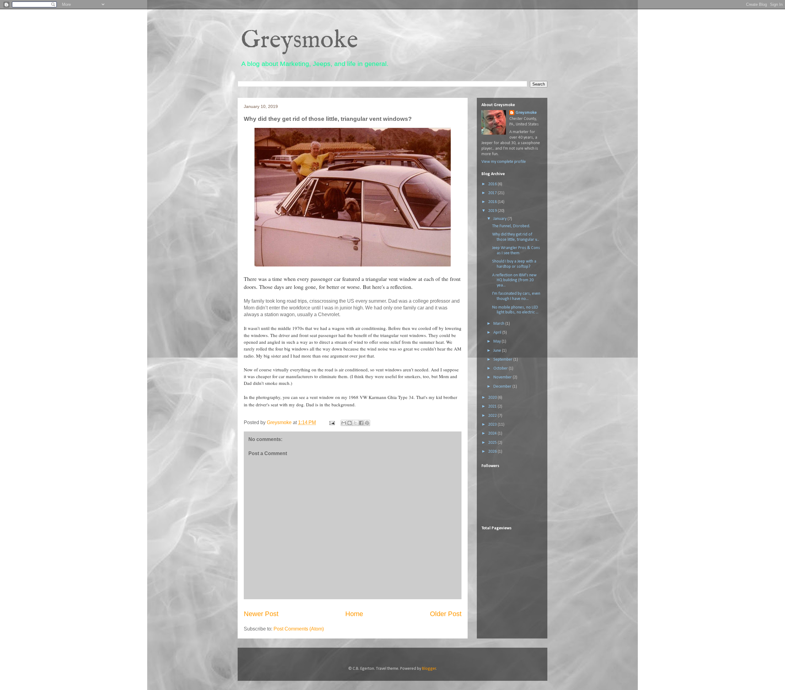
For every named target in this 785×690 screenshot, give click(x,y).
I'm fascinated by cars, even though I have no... (516, 296)
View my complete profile (503, 161)
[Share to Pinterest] (367, 423)
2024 (493, 433)
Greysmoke (299, 40)
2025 (493, 442)
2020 (493, 397)
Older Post (445, 614)
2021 (493, 406)
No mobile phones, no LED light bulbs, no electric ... (515, 310)
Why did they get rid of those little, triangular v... (515, 237)
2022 (493, 415)
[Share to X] (355, 423)
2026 (493, 451)
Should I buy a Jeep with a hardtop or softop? (514, 264)
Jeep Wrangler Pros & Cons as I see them (516, 250)
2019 (493, 211)
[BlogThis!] (350, 423)
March (499, 323)
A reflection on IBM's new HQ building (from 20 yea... (514, 280)
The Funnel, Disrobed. (511, 226)
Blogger (429, 668)
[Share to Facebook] (361, 423)
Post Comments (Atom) (299, 628)
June (497, 350)
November (503, 377)
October (501, 368)
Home (354, 614)
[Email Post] (331, 422)
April (497, 332)
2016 (493, 184)
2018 (493, 202)
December (502, 386)
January (500, 219)
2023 (493, 424)
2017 (493, 193)
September (503, 359)
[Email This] (344, 423)
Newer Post (261, 614)
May (497, 341)
